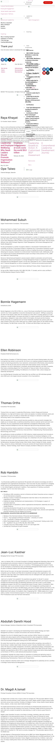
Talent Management (33, 20)
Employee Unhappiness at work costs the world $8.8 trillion (20, 148)
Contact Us (45, 64)
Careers (3, 72)
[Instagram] (47, 73)
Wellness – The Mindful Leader (32, 74)
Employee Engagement (7, 8)
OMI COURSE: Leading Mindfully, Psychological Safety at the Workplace (31, 65)
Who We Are (4, 68)
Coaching (28, 31)
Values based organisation (8, 11)
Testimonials (31, 160)
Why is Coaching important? (8, 36)
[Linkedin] (6, 60)
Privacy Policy (45, 77)
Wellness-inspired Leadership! (30, 86)
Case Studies (29, 136)
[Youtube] (13, 60)
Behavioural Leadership (7, 20)
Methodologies (18, 68)
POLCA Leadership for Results (31, 90)
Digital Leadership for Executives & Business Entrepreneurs (31, 82)
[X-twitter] (9, 60)
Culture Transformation (7, 6)
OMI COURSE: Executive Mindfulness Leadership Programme (32, 54)
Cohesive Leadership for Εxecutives (32, 93)
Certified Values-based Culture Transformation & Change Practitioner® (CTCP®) (32, 119)
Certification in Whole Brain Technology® (31, 113)
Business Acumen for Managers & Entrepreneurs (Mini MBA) (32, 100)
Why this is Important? (6, 23)
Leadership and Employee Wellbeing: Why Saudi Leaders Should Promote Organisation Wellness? (7, 152)
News (29, 164)
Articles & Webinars (6, 139)
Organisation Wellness (7, 13)
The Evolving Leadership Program (32, 77)
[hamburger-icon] (30, 0)
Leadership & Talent (28, 16)
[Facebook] (2, 60)
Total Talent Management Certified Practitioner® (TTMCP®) (32, 109)
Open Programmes (28, 46)
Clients (3, 70)
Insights (28, 131)
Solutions (3, 28)
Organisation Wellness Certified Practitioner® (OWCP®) (32, 125)
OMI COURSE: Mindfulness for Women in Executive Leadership (32, 60)
